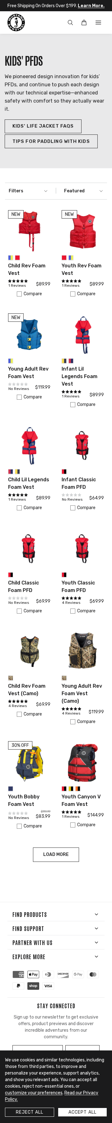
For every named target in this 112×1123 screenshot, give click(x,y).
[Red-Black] (64, 471)
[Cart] (84, 22)
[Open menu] (98, 22)
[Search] (70, 22)
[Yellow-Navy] (64, 360)
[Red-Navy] (70, 360)
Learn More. (91, 5)
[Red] (17, 257)
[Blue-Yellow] (10, 257)
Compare (33, 293)
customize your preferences (34, 1092)
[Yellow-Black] (70, 788)
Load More (56, 854)
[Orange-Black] (77, 788)
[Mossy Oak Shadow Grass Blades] (10, 677)
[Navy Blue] (10, 788)
